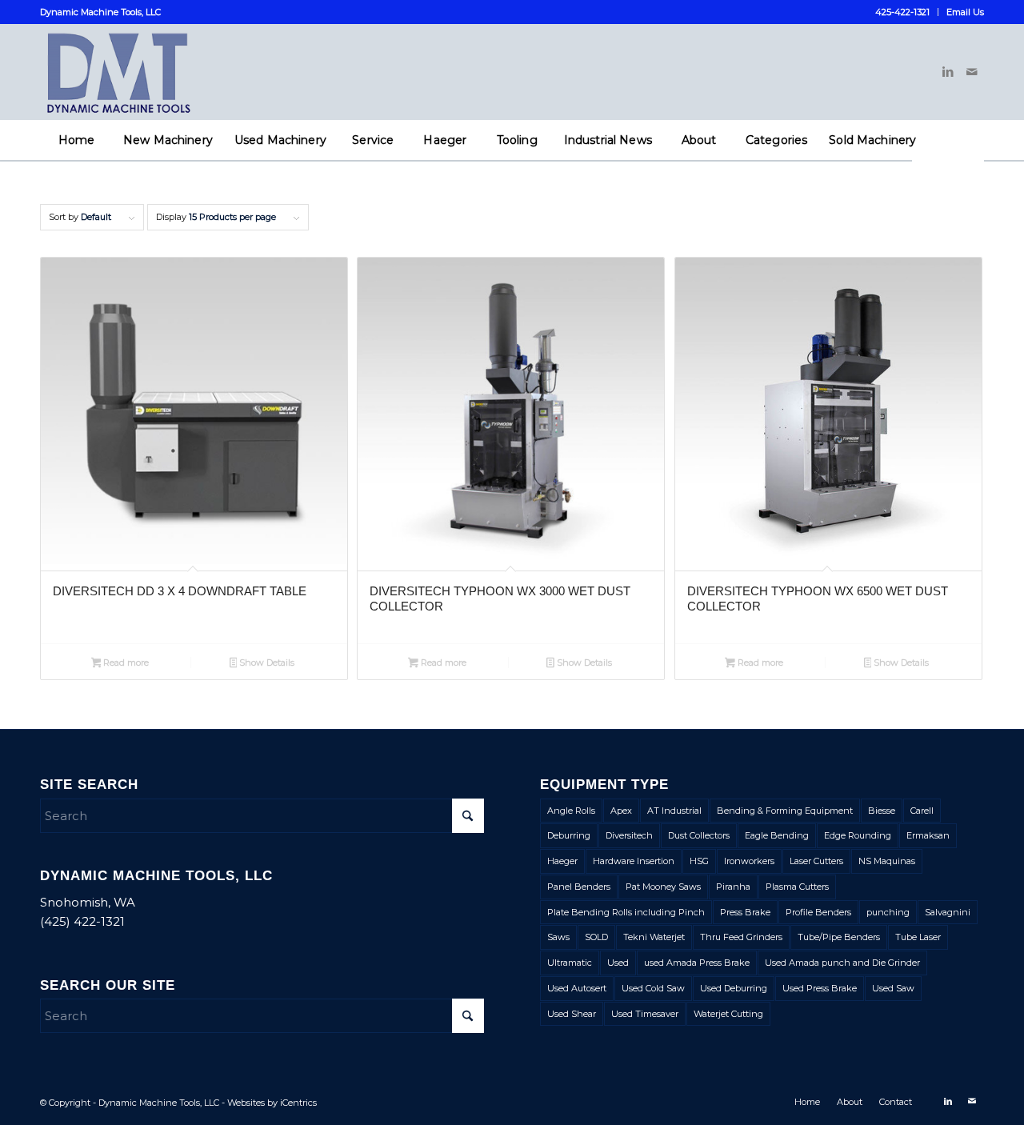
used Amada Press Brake (697, 962)
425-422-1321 (902, 12)
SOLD (596, 937)
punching (888, 912)
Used (618, 962)
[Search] (948, 180)
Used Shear (571, 1013)
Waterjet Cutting (728, 1013)
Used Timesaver (644, 1013)
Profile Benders (818, 912)
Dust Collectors (699, 835)
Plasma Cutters (797, 886)
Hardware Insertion (633, 861)
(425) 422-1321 (82, 921)
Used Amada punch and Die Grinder (842, 962)
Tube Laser (918, 937)
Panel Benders (578, 886)
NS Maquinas (886, 861)
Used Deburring (733, 988)
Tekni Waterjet (654, 937)
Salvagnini (947, 912)
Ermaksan (928, 835)
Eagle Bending (777, 835)
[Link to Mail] (972, 72)
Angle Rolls (571, 810)
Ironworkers (749, 861)
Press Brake (745, 912)
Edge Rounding (857, 835)
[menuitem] (902, 12)
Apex (621, 810)
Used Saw (893, 988)
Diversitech (629, 835)
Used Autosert (576, 988)
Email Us (965, 12)
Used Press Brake (819, 988)
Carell (922, 810)
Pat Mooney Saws (663, 886)
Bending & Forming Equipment (785, 810)
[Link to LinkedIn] (948, 72)
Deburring (568, 835)
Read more (125, 662)
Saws (558, 937)
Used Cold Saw (653, 988)
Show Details (265, 662)
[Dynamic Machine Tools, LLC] (171, 72)
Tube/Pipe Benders (839, 937)
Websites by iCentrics (272, 1102)
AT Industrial (674, 810)
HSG (699, 861)
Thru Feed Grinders (741, 937)
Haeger (562, 861)
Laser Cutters (816, 861)
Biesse (881, 810)
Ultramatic (569, 962)
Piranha (733, 886)
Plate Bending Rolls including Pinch (626, 912)
